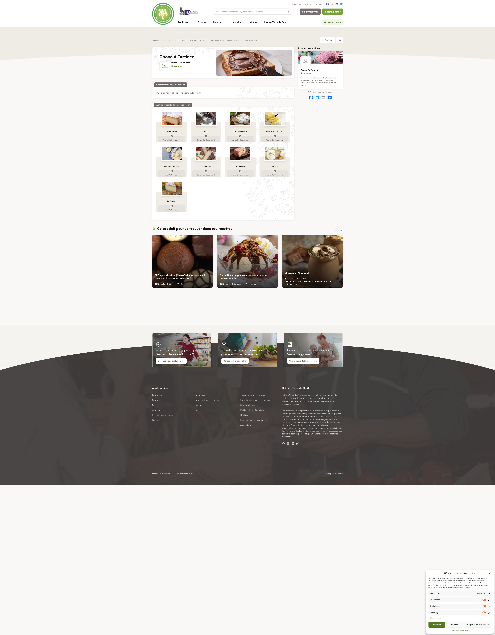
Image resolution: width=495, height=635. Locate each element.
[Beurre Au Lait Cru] (275, 118)
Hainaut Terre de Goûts (276, 22)
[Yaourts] (275, 153)
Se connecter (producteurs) (252, 395)
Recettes (217, 22)
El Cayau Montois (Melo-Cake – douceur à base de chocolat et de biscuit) (180, 277)
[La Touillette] (240, 153)
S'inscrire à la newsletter (235, 361)
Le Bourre (171, 201)
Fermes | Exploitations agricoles (313, 78)
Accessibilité (245, 425)
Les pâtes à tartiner (230, 40)
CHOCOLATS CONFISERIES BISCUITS (190, 40)
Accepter (437, 624)
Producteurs (184, 22)
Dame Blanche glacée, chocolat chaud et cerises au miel (244, 277)
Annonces (296, 4)
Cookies (244, 415)
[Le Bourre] (172, 188)
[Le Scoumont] (172, 118)
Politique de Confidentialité (460, 631)
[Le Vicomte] (206, 153)
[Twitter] (317, 97)
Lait (206, 131)
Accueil (156, 40)
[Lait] (206, 118)
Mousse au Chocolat (296, 273)
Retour (328, 40)
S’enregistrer (333, 11)
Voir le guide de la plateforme (303, 361)
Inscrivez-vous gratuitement (171, 361)
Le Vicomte (206, 166)
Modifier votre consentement (253, 420)
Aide (198, 410)
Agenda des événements (207, 400)
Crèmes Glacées (171, 166)
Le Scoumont (172, 131)
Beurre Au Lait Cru (274, 131)
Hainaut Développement (161, 473)
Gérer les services (435, 618)
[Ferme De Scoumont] (320, 57)
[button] (490, 573)
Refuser (454, 624)
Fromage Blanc (240, 131)
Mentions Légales (248, 405)
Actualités (238, 22)
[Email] (323, 97)
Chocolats (214, 40)
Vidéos (253, 22)
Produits (202, 22)
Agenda (307, 4)
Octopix (329, 473)
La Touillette (240, 166)
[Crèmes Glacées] (172, 153)
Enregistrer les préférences (478, 624)
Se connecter (310, 11)
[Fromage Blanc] (240, 118)
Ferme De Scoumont (181, 62)
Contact (318, 4)
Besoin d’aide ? (334, 22)
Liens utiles (157, 420)
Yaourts (274, 166)
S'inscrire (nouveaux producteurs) (255, 400)
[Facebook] (311, 97)
